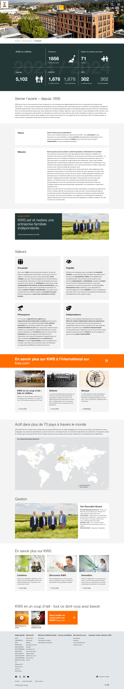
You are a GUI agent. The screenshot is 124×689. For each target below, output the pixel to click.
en (104, 4)
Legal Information (27, 681)
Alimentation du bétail (44, 640)
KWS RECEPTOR (18, 644)
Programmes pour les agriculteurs (18, 669)
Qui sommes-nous (79, 635)
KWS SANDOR (19, 647)
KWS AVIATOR (19, 653)
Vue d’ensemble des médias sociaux (79, 644)
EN (106, 685)
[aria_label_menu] (118, 4)
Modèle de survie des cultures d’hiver (31, 658)
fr (107, 4)
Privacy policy (39, 681)
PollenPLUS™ (19, 664)
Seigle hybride (20, 635)
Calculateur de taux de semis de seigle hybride (31, 651)
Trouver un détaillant (65, 635)
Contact (17, 681)
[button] (22, 620)
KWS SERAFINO (20, 658)
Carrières (76, 640)
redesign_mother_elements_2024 (100, 635)
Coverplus (41, 638)
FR (108, 685)
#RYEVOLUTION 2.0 (20, 661)
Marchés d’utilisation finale (47, 635)
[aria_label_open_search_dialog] (112, 4)
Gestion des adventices (29, 639)
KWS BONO (18, 651)
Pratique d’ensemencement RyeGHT (31, 645)
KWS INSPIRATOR (19, 639)
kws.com (52, 361)
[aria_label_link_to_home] (4, 4)
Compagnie (76, 638)
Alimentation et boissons (45, 642)
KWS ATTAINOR (19, 656)
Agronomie (30, 635)
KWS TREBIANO (20, 649)
